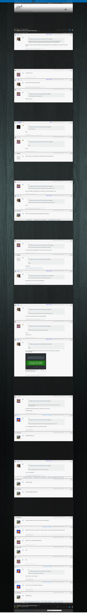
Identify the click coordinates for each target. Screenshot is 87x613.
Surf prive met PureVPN (27, 477)
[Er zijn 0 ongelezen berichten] (69, 1)
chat (40, 1)
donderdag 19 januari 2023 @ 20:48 (58, 304)
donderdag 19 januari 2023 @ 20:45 (58, 254)
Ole (18, 34)
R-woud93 (20, 122)
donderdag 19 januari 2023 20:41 (37, 141)
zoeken (43, 1)
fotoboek (37, 1)
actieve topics (65, 32)
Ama (17, 69)
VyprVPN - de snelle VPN (58, 601)
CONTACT (32, 610)
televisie (18, 29)
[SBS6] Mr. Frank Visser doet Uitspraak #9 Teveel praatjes (27, 30)
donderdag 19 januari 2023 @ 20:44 (58, 240)
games (23, 1)
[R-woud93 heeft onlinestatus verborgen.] (15, 122)
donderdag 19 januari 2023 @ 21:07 (58, 592)
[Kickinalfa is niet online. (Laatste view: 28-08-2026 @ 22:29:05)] (15, 153)
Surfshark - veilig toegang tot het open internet (56, 477)
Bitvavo (27, 32)
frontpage (16, 1)
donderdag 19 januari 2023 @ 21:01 (58, 566)
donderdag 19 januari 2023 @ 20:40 (58, 69)
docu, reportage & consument (24, 29)
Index (15, 29)
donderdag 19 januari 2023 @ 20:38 (58, 34)
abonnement (17, 32)
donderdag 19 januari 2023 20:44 (37, 309)
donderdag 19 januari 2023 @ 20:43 (58, 195)
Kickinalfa (18, 153)
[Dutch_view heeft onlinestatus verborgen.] (15, 210)
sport (20, 1)
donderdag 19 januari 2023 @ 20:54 (58, 432)
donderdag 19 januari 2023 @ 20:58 (58, 488)
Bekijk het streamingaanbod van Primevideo (32, 601)
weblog (30, 1)
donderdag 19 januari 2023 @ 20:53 (58, 339)
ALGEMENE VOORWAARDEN (25, 610)
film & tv (26, 1)
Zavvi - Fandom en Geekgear (47, 601)
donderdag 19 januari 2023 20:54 (37, 465)
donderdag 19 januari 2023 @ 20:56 (58, 460)
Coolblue (23, 32)
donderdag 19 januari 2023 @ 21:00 (58, 556)
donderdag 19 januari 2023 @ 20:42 (58, 181)
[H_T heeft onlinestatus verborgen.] (15, 415)
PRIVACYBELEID (17, 610)
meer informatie (36, 367)
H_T (18, 415)
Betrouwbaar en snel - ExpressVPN (40, 477)
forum (33, 1)
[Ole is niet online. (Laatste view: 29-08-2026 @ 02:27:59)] (15, 34)
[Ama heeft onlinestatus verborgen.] (15, 70)
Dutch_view (19, 210)
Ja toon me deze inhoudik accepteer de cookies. (36, 363)
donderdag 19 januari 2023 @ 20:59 (58, 526)
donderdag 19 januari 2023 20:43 (37, 259)
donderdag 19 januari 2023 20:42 (37, 186)
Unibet (20, 32)
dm (46, 1)
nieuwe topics (70, 32)
